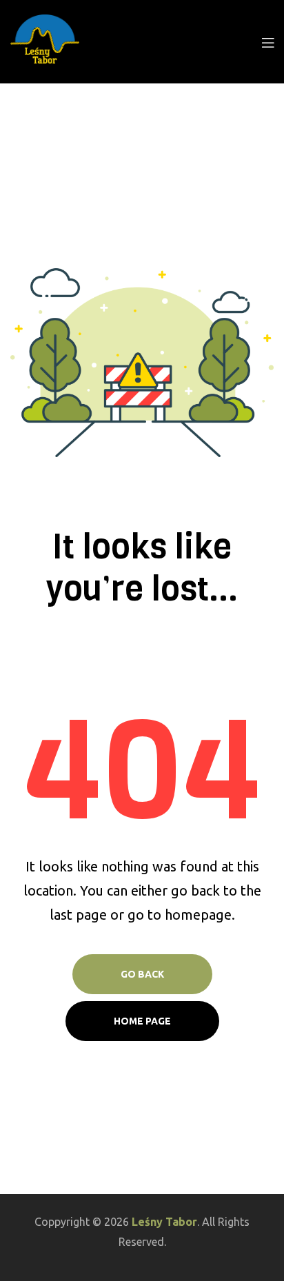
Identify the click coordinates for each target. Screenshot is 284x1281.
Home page (142, 1021)
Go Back (142, 974)
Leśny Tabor (164, 1222)
